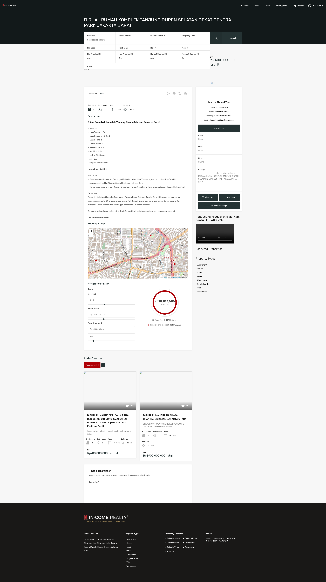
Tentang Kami (281, 6)
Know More (219, 128)
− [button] (91, 234)
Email (200, 147)
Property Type (188, 36)
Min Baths (123, 48)
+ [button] (91, 231)
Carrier (256, 6)
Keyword (91, 36)
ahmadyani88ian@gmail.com (221, 120)
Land (199, 272)
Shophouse (202, 280)
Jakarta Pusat (191, 543)
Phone (200, 158)
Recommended (92, 365)
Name (200, 135)
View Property (110, 402)
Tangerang (189, 547)
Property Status (157, 36)
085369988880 (222, 112)
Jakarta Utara (191, 538)
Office (199, 276)
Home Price (93, 308)
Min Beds (91, 48)
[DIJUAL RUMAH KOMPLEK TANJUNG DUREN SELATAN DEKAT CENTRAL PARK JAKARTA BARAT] (138, 249)
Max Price (186, 48)
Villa (199, 288)
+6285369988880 (224, 116)
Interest (92, 294)
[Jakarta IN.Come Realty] (11, 7)
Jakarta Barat (173, 543)
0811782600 (317, 6)
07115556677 (222, 107)
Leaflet (165, 277)
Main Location (125, 36)
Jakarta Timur (173, 547)
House (200, 269)
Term (90, 289)
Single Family (203, 284)
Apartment (202, 265)
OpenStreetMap (175, 277)
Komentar (94, 482)
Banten (170, 552)
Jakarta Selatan (174, 538)
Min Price (154, 48)
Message (201, 170)
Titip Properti (298, 6)
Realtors (245, 6)
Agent (90, 66)
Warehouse (202, 291)
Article (267, 6)
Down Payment (95, 323)
